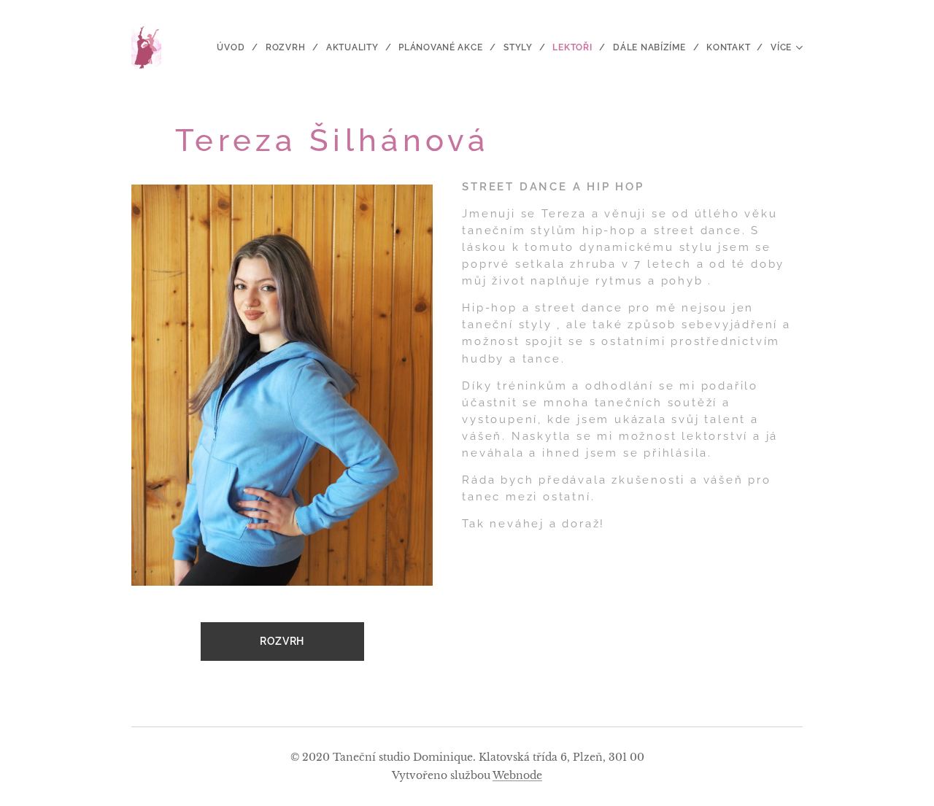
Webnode (517, 775)
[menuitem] (235, 47)
